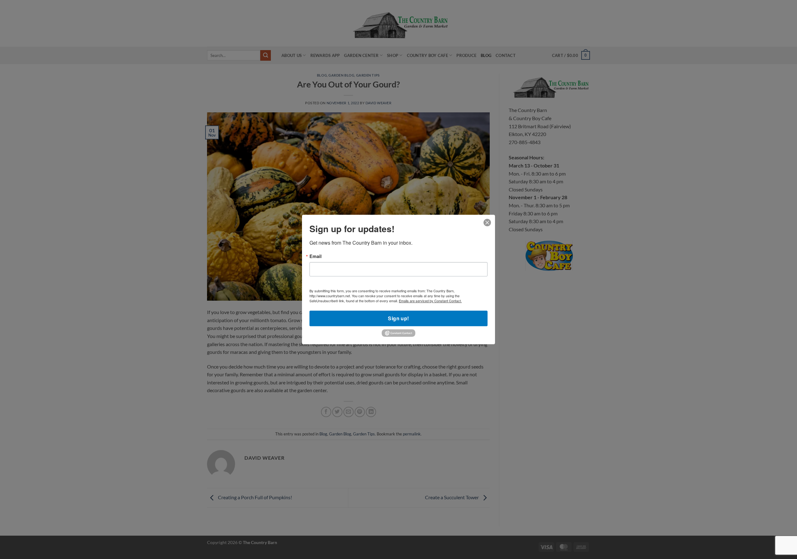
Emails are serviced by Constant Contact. (430, 300)
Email (315, 256)
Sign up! (398, 318)
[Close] (487, 223)
